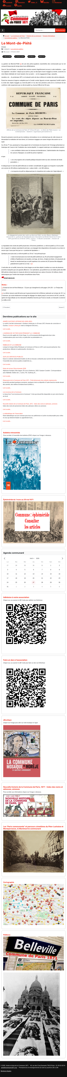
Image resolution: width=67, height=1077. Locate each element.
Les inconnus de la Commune (12, 392)
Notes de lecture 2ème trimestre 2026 (14, 368)
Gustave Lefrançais (14, 325)
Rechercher (61, 30)
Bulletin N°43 (42, 56)
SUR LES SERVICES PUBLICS (13, 356)
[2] (32, 263)
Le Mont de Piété (7, 56)
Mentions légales (6, 1071)
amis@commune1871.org (9, 1067)
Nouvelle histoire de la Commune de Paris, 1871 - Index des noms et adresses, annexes (30, 404)
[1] (20, 64)
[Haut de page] (64, 1074)
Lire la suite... (7, 329)
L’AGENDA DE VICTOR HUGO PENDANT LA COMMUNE (21, 333)
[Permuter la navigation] (3, 30)
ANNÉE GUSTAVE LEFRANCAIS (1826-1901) (17, 321)
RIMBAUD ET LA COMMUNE (12, 345)
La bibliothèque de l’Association (13, 413)
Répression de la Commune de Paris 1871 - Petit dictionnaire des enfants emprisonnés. (30, 380)
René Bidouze (31, 56)
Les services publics (17, 49)
